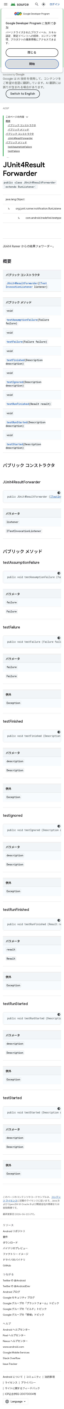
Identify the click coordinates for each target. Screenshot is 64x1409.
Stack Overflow (11, 1358)
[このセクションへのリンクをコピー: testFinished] (26, 722)
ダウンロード (10, 1242)
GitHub (7, 1265)
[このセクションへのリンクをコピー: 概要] (14, 262)
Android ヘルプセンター (16, 1329)
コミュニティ (33, 1376)
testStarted (15, 444)
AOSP (6, 108)
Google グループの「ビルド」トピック (25, 1309)
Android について (13, 1376)
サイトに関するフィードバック (22, 1388)
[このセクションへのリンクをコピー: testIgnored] (25, 816)
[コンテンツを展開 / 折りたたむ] (27, 117)
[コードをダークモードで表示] (59, 493)
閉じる (32, 52)
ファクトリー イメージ (15, 1254)
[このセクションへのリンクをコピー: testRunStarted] (31, 1004)
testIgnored (15, 382)
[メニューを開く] (5, 4)
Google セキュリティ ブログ (19, 1297)
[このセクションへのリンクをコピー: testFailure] (23, 627)
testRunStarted (17, 422)
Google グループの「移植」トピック (23, 1314)
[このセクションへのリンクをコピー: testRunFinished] (32, 910)
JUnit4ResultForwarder (22, 283)
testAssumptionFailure (22, 319)
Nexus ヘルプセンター (15, 1341)
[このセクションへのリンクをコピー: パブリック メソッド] (45, 552)
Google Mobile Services (16, 1352)
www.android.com (13, 1346)
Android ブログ (11, 1291)
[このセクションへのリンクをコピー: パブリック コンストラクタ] (6, 471)
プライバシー (28, 1382)
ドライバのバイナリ (14, 1259)
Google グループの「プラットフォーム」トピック (31, 1303)
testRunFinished (18, 404)
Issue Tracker (10, 1363)
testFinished (16, 360)
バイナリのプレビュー (15, 1248)
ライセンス (11, 1382)
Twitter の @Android (14, 1280)
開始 (32, 64)
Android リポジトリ (14, 1231)
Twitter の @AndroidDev (16, 1286)
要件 (5, 1237)
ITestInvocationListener (26, 285)
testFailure (15, 341)
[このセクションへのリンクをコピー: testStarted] (25, 1098)
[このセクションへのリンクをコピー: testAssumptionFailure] (43, 563)
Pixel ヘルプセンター (14, 1335)
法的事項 (50, 1376)
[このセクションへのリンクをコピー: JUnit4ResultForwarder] (44, 482)
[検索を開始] (37, 4)
